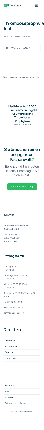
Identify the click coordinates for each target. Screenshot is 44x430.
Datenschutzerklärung (15, 403)
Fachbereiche (11, 346)
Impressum (10, 397)
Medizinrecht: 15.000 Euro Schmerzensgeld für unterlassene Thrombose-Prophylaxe (22, 113)
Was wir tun (10, 340)
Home (6, 36)
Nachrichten (10, 358)
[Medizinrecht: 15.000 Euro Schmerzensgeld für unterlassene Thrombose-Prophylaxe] (22, 88)
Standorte (9, 385)
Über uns (9, 352)
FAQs (7, 391)
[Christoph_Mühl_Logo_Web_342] (12, 4)
